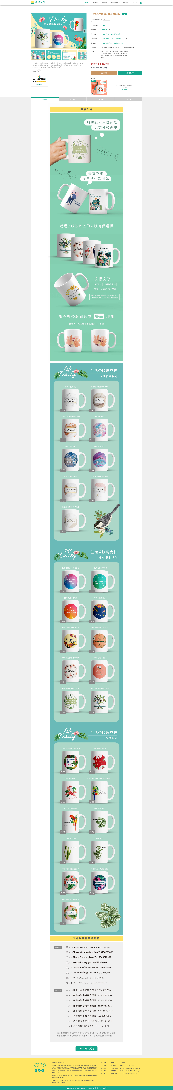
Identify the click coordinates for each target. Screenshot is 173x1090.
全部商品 (87, 2)
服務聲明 (105, 1088)
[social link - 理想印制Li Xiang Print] (36, 1070)
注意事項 (93, 43)
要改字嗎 (93, 29)
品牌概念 (95, 2)
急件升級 (93, 34)
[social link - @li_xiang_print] (39, 1070)
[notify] (137, 2)
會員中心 (103, 1073)
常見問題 (125, 2)
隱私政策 (99, 1088)
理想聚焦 (104, 2)
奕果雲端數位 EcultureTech (87, 1088)
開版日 (93, 51)
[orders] (141, 2)
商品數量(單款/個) (95, 20)
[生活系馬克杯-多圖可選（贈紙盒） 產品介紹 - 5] (86, 1048)
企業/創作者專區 (115, 2)
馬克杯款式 (94, 25)
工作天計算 (94, 38)
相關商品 (93, 78)
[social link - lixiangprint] (42, 1070)
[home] (38, 2)
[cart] (133, 2)
